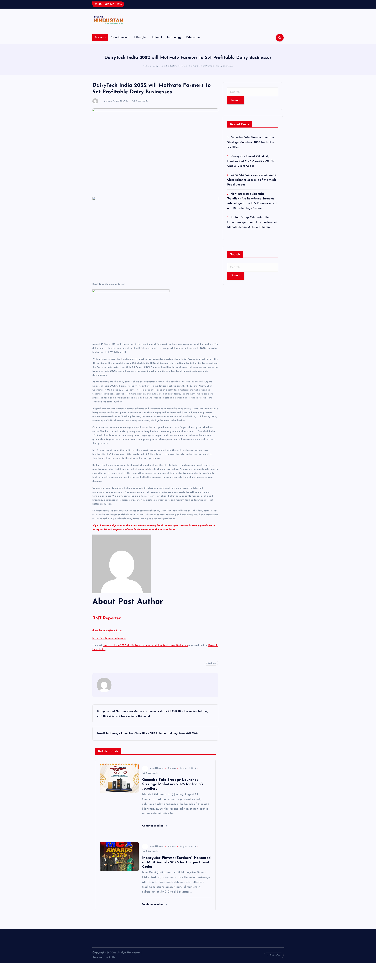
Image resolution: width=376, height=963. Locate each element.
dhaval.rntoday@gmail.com (107, 630)
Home (146, 66)
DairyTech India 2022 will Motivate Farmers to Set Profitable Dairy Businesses (193, 66)
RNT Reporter (106, 618)
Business (100, 37)
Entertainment (120, 37)
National (156, 37)
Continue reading (153, 826)
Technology (174, 37)
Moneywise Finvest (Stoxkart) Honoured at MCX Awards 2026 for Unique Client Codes (250, 161)
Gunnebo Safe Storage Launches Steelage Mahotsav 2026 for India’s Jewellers (251, 142)
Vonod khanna (156, 768)
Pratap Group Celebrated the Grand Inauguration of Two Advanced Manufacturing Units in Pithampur (252, 222)
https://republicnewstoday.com (109, 638)
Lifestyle (140, 37)
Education (193, 37)
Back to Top (275, 955)
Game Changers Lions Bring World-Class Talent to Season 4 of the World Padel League (252, 180)
